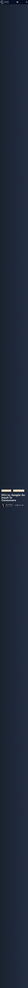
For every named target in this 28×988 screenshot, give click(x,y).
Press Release (6, 490)
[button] (17, 2)
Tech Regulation (19, 490)
